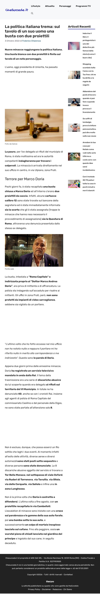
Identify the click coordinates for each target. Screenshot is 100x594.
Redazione (57, 589)
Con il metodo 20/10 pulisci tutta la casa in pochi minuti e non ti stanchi (89, 184)
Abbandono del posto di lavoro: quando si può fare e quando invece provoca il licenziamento (89, 101)
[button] (32, 13)
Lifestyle (35, 6)
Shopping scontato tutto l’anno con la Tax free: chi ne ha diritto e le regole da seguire (89, 74)
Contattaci (68, 574)
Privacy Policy (34, 589)
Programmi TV (83, 6)
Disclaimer (46, 589)
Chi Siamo (67, 589)
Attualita (49, 6)
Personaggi (65, 6)
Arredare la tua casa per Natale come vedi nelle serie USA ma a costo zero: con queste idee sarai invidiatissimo (89, 156)
